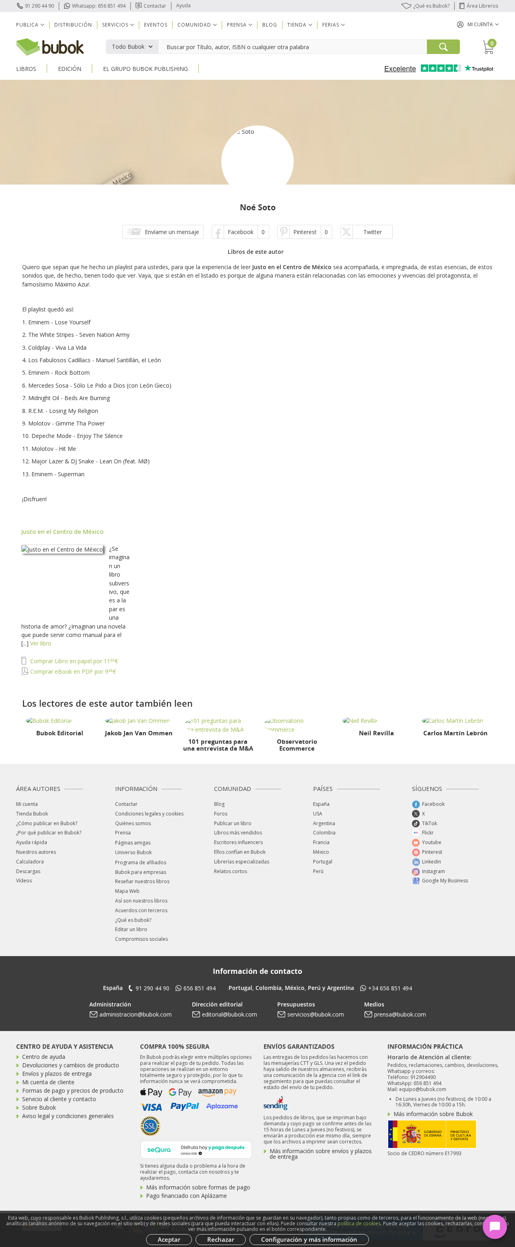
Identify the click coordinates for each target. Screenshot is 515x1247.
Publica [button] (27, 24)
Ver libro (41, 643)
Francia (321, 842)
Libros (26, 69)
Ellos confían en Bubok (240, 852)
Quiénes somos (133, 823)
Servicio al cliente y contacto (59, 1099)
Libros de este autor (256, 251)
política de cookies (359, 1223)
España (321, 804)
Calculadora (30, 861)
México (321, 852)
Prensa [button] (237, 24)
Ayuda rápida (31, 842)
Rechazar (220, 1239)
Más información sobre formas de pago (198, 1187)
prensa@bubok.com (400, 1014)
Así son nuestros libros (141, 900)
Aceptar (169, 1239)
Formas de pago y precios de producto (73, 1090)
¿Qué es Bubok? (431, 5)
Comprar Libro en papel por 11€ (73, 661)
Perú (318, 871)
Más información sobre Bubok (433, 1114)
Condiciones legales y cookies (149, 813)
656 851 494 (199, 988)
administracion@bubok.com (135, 1014)
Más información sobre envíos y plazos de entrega (321, 1153)
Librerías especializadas (241, 861)
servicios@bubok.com (315, 1014)
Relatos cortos (230, 871)
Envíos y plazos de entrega (57, 1073)
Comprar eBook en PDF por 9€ (72, 671)
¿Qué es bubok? (133, 920)
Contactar (155, 5)
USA (317, 813)
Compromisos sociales (141, 939)
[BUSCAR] (443, 46)
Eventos (155, 24)
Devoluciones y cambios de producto (70, 1065)
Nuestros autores (36, 852)
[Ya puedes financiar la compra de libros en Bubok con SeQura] (196, 1149)
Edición (69, 69)
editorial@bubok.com (229, 1014)
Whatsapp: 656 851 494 (99, 5)
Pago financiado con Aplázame (186, 1195)
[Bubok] (50, 46)
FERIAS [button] (330, 24)
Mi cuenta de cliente (48, 1082)
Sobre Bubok (39, 1107)
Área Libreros (482, 5)
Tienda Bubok (32, 813)
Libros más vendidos (238, 832)
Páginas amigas (132, 842)
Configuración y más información (309, 1239)
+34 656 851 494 (390, 988)
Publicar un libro (232, 823)
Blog (269, 24)
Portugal (322, 861)
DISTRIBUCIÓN (73, 24)
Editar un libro (131, 929)
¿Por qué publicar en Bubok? (48, 832)
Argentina (324, 823)
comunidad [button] (194, 24)
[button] (478, 24)
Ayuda (183, 5)
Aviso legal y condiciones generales (68, 1116)
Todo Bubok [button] (128, 46)
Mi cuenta (27, 804)
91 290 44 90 (39, 5)
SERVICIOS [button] (115, 24)
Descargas (28, 871)
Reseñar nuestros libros (142, 881)
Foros (220, 813)
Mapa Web (127, 891)
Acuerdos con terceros (141, 910)
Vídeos (24, 880)
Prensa (123, 832)
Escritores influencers (238, 842)
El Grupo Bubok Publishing (145, 69)
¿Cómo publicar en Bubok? (46, 823)
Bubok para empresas (140, 872)
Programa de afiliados (140, 862)
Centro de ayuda (43, 1056)
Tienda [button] (297, 24)
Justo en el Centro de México (62, 531)
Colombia (324, 832)
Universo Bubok (133, 852)
